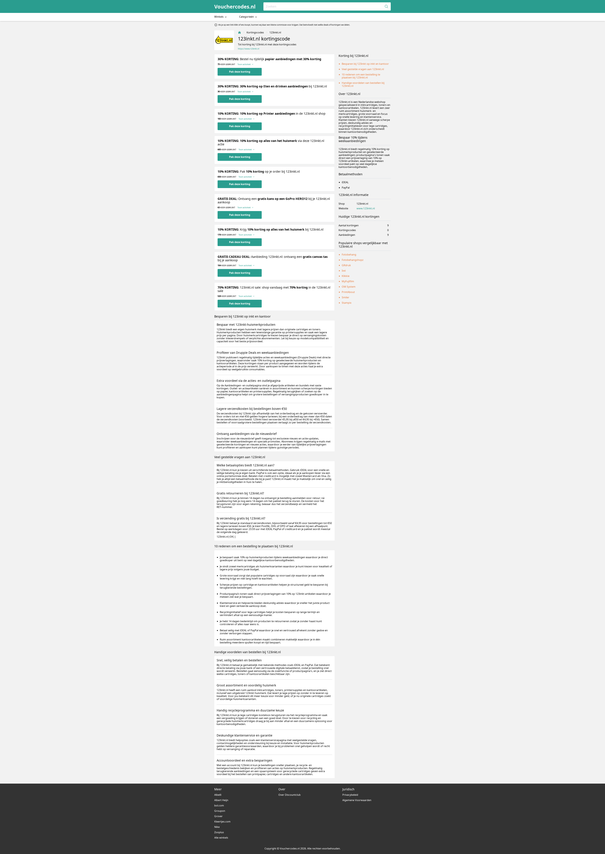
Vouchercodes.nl (235, 6)
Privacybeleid (350, 795)
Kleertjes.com (222, 821)
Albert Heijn (221, 800)
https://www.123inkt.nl (248, 49)
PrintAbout (348, 292)
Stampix (346, 302)
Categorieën (246, 16)
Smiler (345, 297)
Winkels (219, 16)
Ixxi (344, 270)
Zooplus (219, 832)
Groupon (219, 811)
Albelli (217, 795)
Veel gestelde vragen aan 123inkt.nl (363, 69)
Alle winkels (221, 837)
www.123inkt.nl (366, 208)
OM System (348, 286)
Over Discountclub (289, 795)
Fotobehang (349, 254)
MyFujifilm (348, 281)
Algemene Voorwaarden (356, 800)
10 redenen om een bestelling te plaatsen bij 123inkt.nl (361, 76)
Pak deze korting (239, 71)
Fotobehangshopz (352, 260)
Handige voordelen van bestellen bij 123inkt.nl (363, 84)
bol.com (219, 805)
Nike (217, 827)
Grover (218, 816)
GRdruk (346, 265)
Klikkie (345, 276)
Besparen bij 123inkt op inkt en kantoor (365, 64)
